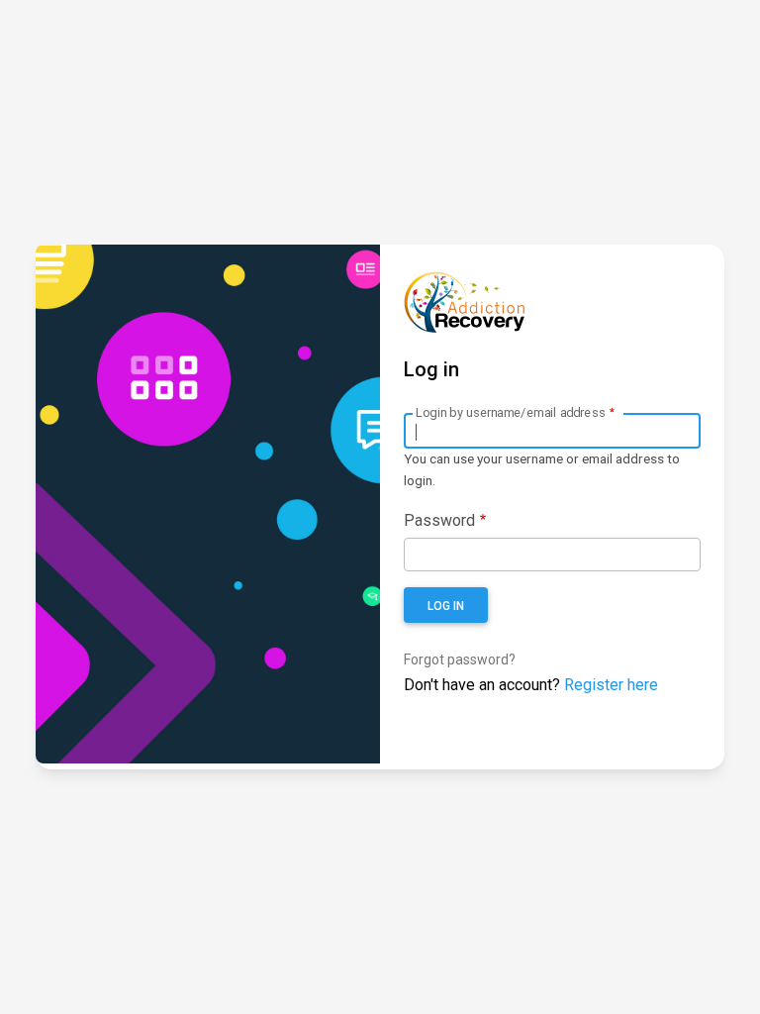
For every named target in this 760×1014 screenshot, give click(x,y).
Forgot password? (460, 659)
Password (439, 520)
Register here (611, 684)
